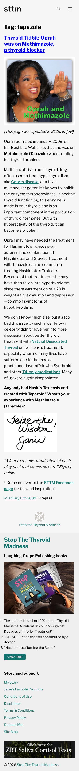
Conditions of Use (18, 696)
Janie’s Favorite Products (23, 689)
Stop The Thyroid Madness (38, 765)
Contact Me (13, 725)
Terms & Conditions (19, 711)
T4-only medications (41, 372)
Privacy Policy (15, 718)
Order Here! (14, 657)
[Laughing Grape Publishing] (39, 613)
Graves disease (25, 182)
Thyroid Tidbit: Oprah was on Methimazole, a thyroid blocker (30, 44)
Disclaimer (12, 704)
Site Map (11, 732)
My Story (11, 682)
